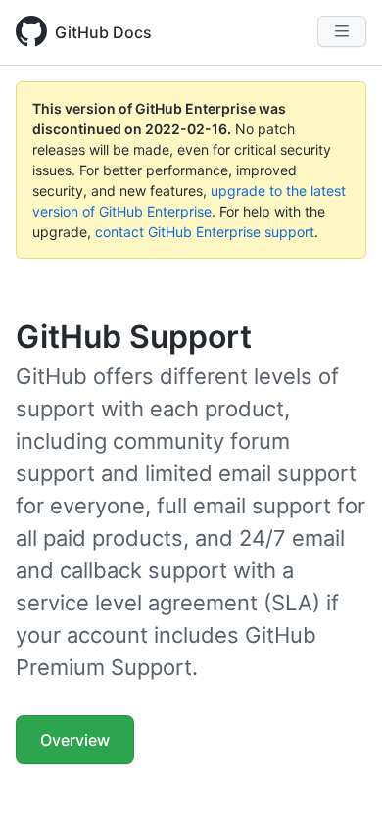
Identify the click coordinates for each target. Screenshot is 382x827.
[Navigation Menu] (341, 31)
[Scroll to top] (338, 783)
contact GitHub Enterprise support (204, 231)
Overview (75, 740)
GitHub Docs (103, 32)
